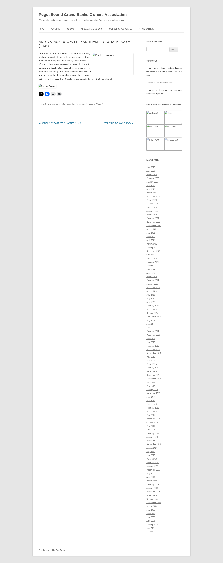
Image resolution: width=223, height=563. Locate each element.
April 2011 (150, 430)
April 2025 (150, 189)
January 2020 (152, 266)
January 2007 (152, 532)
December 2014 (153, 371)
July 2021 (150, 233)
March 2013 (151, 404)
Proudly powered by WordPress (52, 550)
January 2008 (152, 524)
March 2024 (151, 200)
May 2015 (150, 357)
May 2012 (150, 415)
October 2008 (152, 499)
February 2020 (152, 262)
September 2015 (153, 353)
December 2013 (153, 393)
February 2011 (152, 433)
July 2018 (150, 295)
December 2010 (153, 441)
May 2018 (150, 298)
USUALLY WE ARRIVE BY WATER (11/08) (60, 123)
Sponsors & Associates (120, 29)
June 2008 (150, 513)
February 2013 (152, 408)
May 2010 (150, 455)
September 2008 (153, 502)
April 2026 (150, 171)
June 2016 (150, 338)
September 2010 (153, 444)
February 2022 (152, 218)
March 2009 (151, 481)
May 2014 (150, 386)
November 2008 (153, 495)
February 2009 (152, 484)
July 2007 (150, 528)
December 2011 (153, 419)
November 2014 (153, 375)
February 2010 (152, 462)
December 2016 (153, 335)
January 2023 (152, 211)
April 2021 (150, 240)
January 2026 (152, 182)
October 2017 (152, 313)
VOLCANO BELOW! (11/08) (118, 123)
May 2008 (150, 517)
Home (41, 29)
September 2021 (153, 225)
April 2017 (150, 328)
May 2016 (150, 342)
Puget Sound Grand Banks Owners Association (83, 14)
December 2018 (153, 287)
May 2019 (150, 269)
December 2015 (153, 349)
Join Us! (70, 29)
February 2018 (152, 306)
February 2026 (152, 178)
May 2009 (150, 473)
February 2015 (152, 368)
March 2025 (151, 193)
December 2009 (153, 470)
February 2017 (152, 331)
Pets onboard (67, 104)
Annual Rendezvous (91, 29)
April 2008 (150, 521)
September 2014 (153, 379)
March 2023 (151, 207)
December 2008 (153, 492)
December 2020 (153, 251)
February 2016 (152, 346)
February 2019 (152, 280)
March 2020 (151, 258)
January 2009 (152, 488)
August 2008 (151, 506)
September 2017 (153, 317)
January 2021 (152, 247)
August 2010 (151, 448)
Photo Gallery (146, 29)
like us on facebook (164, 83)
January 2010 (152, 466)
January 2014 (152, 389)
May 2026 (150, 167)
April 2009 (150, 477)
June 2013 (150, 397)
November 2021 (153, 222)
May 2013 (150, 400)
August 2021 (151, 229)
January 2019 (152, 284)
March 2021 (151, 244)
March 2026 (151, 174)
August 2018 (151, 291)
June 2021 (150, 236)
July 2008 (150, 510)
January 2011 (152, 437)
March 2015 (151, 364)
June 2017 (150, 324)
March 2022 (151, 215)
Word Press (101, 104)
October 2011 (152, 422)
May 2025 (150, 185)
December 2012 (153, 411)
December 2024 (153, 196)
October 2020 (152, 255)
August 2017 (151, 320)
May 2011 (150, 426)
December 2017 (153, 309)
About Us (55, 29)
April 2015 (150, 360)
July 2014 (150, 382)
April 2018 (150, 302)
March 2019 (151, 277)
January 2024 (152, 204)
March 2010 (151, 459)
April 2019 (150, 273)
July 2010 (150, 451)
